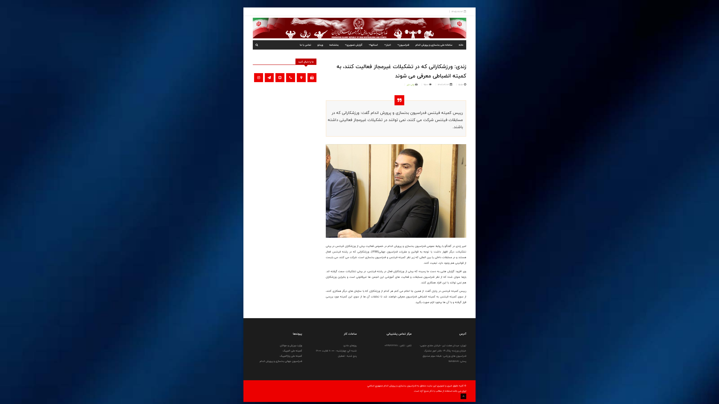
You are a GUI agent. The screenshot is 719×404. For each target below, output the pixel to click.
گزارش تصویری (354, 45)
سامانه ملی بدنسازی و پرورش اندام (433, 45)
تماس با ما (305, 45)
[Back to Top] (463, 396)
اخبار (388, 45)
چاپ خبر (410, 84)
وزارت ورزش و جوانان (291, 345)
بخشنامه (334, 45)
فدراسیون (404, 45)
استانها (374, 45)
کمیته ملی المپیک (292, 350)
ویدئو (320, 45)
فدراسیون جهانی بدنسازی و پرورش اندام (281, 361)
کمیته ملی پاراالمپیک (291, 356)
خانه (461, 45)
